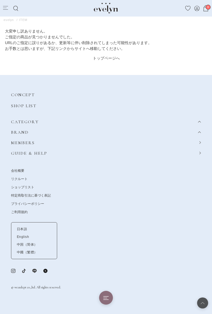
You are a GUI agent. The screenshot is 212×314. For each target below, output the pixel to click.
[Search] (15, 8)
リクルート (19, 179)
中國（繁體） (27, 252)
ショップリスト (22, 187)
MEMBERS (23, 143)
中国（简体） (27, 244)
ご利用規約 (19, 212)
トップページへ (106, 58)
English (23, 237)
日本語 (22, 229)
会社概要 (17, 171)
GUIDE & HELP (29, 153)
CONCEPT (23, 95)
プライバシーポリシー (27, 204)
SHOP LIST (23, 106)
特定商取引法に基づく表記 (31, 195)
